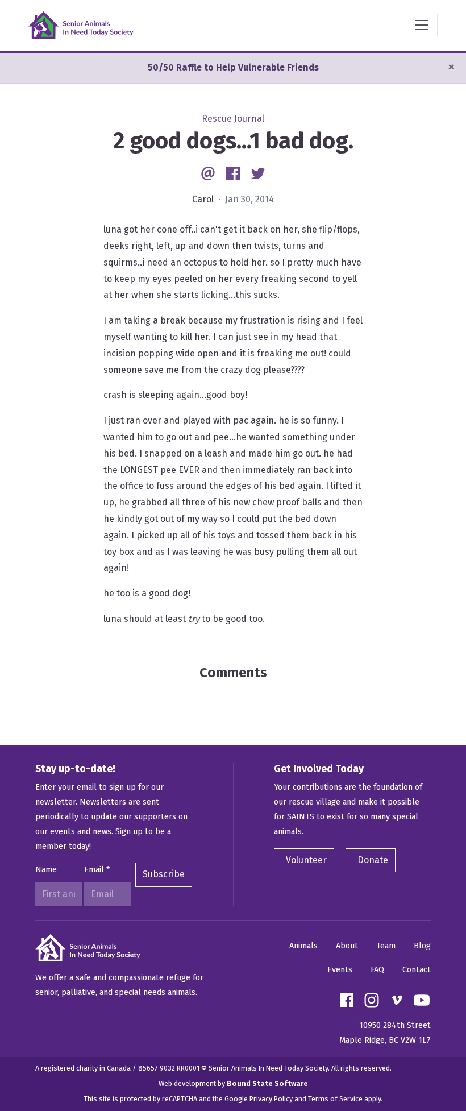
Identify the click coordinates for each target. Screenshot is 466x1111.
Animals (303, 946)
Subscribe (164, 874)
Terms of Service (335, 1099)
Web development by (233, 1083)
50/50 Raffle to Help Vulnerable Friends (233, 67)
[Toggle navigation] (422, 25)
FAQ (377, 970)
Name (46, 869)
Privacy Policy (271, 1099)
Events (339, 970)
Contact (416, 970)
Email (97, 869)
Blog (422, 946)
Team (386, 946)
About (347, 946)
